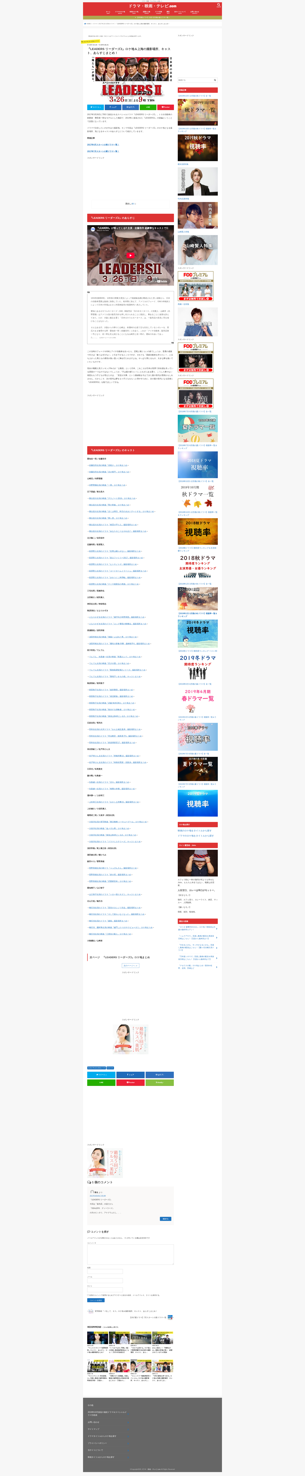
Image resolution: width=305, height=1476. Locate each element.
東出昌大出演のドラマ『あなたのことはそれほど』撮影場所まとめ (117, 531)
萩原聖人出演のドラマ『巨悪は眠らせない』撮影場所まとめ (115, 551)
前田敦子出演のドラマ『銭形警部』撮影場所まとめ (111, 690)
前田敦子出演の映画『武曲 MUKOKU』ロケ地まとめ (111, 703)
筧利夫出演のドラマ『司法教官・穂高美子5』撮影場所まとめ (115, 736)
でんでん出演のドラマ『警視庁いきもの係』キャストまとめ (115, 677)
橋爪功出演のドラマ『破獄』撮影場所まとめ (108, 921)
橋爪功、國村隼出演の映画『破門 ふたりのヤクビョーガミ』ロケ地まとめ (120, 927)
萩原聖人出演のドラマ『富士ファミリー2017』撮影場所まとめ (116, 558)
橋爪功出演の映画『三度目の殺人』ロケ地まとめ (110, 934)
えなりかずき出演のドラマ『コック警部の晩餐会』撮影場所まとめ (117, 624)
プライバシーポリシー (97, 1443)
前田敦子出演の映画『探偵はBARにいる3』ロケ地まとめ (113, 716)
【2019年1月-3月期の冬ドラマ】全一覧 (194, 584)
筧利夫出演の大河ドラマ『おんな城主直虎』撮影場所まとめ (115, 729)
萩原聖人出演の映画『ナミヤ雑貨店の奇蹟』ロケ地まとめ (114, 584)
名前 (89, 1268)
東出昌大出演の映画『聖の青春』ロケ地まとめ (109, 505)
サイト (89, 1286)
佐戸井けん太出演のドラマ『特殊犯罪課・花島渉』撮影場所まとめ (117, 762)
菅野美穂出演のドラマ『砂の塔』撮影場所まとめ (110, 875)
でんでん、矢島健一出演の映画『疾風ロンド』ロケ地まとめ (115, 657)
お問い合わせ (194, 12)
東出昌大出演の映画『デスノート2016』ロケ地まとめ (112, 498)
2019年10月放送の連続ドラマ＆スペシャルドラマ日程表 (107, 1413)
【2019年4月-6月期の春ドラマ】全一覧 (194, 684)
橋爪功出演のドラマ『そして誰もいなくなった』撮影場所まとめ (116, 914)
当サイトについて (180, 12)
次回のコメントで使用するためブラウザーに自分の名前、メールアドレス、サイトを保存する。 (125, 1295)
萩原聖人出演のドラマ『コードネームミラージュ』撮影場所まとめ (117, 571)
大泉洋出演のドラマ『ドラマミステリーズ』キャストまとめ (115, 842)
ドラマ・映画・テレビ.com (152, 5)
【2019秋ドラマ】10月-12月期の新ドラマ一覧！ (153, 17)
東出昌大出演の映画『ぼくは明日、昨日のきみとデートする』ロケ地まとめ (121, 511)
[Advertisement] (107, 179)
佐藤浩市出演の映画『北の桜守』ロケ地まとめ (109, 472)
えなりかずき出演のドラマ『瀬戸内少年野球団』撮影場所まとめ (116, 617)
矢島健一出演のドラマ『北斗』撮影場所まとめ (109, 782)
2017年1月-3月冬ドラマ (97, 1068)
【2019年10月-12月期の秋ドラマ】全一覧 (194, 96)
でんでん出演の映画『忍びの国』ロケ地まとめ (109, 663)
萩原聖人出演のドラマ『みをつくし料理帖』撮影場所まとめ (115, 578)
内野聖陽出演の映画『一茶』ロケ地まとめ (107, 485)
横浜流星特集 (183, 164)
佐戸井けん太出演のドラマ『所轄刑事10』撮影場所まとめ (114, 756)
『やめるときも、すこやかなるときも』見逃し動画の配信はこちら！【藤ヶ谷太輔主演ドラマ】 (196, 947)
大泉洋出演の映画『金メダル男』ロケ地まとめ (109, 828)
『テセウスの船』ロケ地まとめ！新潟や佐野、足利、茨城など (195, 967)
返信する (165, 1219)
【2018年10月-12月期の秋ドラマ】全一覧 (196, 481)
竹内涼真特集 (183, 199)
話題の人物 (146, 12)
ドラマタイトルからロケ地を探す (102, 1436)
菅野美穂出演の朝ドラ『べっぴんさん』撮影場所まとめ (113, 868)
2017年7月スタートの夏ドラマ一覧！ (103, 151)
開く (133, 204)
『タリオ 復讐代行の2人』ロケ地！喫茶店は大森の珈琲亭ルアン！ (196, 928)
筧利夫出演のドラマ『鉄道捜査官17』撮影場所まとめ (112, 743)
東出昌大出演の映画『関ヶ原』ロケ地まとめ (108, 518)
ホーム (108, 12)
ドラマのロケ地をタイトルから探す (196, 835)
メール (89, 1277)
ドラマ (111, 1068)
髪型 (168, 12)
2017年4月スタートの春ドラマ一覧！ (103, 145)
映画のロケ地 (134, 12)
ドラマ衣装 (158, 12)
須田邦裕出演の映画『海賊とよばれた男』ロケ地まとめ (113, 637)
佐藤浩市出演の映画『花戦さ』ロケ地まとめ (108, 465)
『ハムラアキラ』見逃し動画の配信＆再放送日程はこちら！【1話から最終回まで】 (196, 937)
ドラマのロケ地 (120, 12)
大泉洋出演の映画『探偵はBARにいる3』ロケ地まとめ (112, 835)
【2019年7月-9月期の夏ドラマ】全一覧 (193, 754)
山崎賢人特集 (183, 232)
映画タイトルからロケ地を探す (101, 1457)
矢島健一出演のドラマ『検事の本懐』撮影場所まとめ (112, 789)
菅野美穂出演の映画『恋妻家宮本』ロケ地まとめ (110, 881)
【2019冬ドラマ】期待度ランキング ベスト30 (197, 651)
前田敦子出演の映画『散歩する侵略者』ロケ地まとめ (112, 710)
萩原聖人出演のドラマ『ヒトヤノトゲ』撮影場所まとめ (113, 564)
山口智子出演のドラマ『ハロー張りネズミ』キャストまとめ (115, 894)
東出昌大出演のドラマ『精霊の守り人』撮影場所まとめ (113, 525)
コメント (91, 1243)
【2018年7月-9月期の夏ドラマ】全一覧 (194, 412)
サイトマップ (93, 1429)
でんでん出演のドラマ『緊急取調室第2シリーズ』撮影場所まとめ (117, 670)
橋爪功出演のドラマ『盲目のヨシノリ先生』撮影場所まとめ (115, 908)
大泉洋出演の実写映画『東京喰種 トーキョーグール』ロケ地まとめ (118, 822)
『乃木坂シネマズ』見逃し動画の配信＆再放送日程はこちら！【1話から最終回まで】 (196, 958)
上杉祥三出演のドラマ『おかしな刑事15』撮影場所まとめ (114, 802)
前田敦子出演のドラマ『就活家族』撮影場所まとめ (111, 696)
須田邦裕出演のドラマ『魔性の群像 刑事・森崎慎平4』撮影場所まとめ (119, 644)
